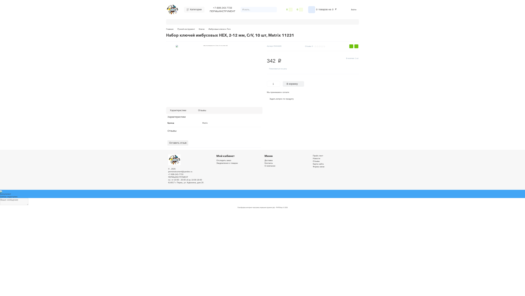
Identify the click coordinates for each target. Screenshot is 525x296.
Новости (316, 158)
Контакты (269, 163)
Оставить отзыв (177, 143)
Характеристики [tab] (178, 110)
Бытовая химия (179, 21)
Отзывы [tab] (202, 110)
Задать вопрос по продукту (281, 99)
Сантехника (297, 21)
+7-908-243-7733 (222, 7)
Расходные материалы (243, 21)
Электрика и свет (315, 21)
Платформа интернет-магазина (248, 207)
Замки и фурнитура (338, 21)
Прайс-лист (318, 156)
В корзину (292, 83)
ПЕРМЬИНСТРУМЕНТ (222, 11)
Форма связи (318, 167)
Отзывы (316, 161)
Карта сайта (318, 164)
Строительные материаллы (273, 21)
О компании (270, 166)
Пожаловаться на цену (278, 69)
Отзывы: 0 (309, 46)
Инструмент (197, 21)
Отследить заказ (223, 160)
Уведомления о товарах (227, 163)
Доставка (269, 160)
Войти (353, 9)
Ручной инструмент (217, 21)
